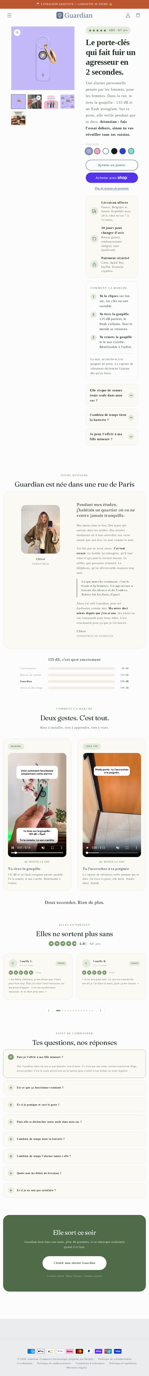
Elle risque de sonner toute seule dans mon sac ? (106, 395)
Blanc (106, 151)
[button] (9, 15)
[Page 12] (89, 1010)
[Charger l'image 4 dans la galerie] (18, 118)
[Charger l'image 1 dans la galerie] (18, 102)
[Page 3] (65, 1010)
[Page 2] (61, 1010)
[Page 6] (73, 1010)
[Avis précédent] (48, 1010)
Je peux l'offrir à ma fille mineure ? (106, 436)
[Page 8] (78, 1010)
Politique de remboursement (54, 1363)
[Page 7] (76, 1010)
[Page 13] (92, 1010)
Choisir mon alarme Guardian (74, 1263)
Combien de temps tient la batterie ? (108, 417)
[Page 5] (70, 1010)
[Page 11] (86, 1010)
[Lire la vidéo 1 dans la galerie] (35, 102)
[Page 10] (84, 1010)
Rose (97, 151)
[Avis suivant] (100, 1010)
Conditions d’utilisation (90, 1363)
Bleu (123, 151)
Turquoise (131, 151)
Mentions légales (77, 1367)
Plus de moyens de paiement (112, 188)
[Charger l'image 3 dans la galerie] (67, 102)
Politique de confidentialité (115, 1359)
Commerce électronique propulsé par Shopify (67, 1359)
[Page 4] (67, 1010)
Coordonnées (25, 1363)
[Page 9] (81, 1010)
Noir (114, 151)
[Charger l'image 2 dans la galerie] (51, 102)
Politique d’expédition (123, 1363)
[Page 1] (56, 1010)
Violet (89, 151)
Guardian (33, 1359)
